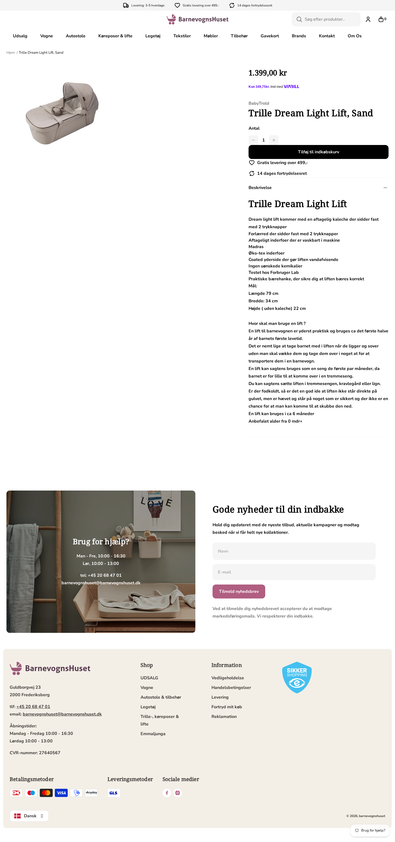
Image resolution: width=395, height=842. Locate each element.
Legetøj (152, 36)
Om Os (355, 36)
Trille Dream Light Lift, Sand (41, 52)
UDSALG (149, 678)
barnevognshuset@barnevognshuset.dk (62, 714)
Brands (299, 36)
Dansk (30, 816)
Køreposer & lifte (115, 36)
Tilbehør (239, 36)
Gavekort (270, 36)
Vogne (46, 36)
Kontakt (327, 36)
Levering (220, 697)
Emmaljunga (153, 734)
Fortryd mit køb (226, 707)
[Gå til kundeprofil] (368, 19)
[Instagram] (177, 793)
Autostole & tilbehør (161, 697)
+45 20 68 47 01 (33, 707)
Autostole (75, 36)
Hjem (11, 52)
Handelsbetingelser (231, 688)
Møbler (211, 36)
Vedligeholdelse (227, 678)
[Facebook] (167, 793)
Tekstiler (182, 36)
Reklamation (224, 717)
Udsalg (20, 36)
